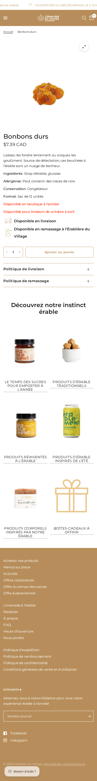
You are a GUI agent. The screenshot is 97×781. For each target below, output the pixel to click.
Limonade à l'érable (19, 605)
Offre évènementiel (19, 593)
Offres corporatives (18, 580)
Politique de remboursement (27, 656)
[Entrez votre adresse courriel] (89, 716)
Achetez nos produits (20, 560)
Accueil (8, 31)
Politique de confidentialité (25, 663)
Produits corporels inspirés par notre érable (25, 532)
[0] (91, 18)
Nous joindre (13, 638)
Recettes (10, 612)
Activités (10, 574)
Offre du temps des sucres (24, 587)
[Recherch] (84, 18)
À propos (10, 618)
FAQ (7, 625)
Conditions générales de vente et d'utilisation (40, 669)
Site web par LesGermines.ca (64, 764)
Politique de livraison (23, 269)
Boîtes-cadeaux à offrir (72, 530)
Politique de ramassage (26, 281)
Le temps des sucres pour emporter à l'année (25, 385)
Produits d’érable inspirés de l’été (71, 459)
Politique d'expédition (21, 650)
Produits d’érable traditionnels (71, 384)
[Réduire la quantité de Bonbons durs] (7, 252)
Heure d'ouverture (18, 631)
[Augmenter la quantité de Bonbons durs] (19, 252)
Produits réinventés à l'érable (25, 459)
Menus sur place (16, 567)
